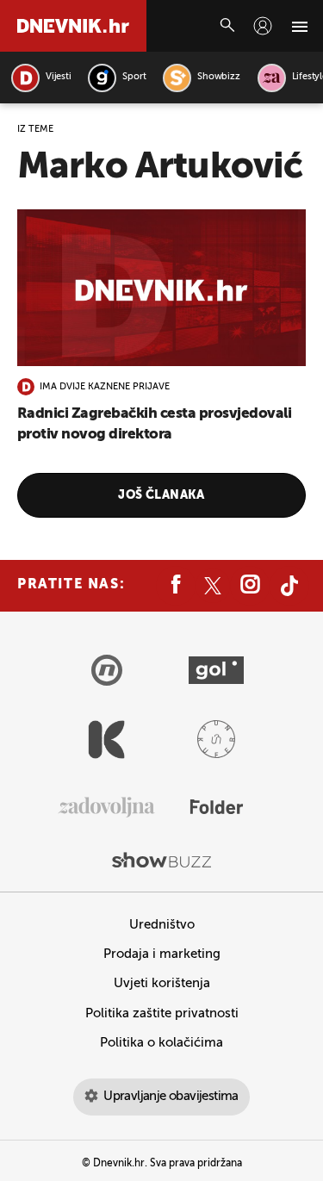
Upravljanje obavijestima (171, 1096)
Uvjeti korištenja (162, 983)
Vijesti (58, 77)
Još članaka (161, 495)
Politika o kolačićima (161, 1042)
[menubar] (263, 26)
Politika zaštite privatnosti (162, 1013)
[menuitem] (263, 25)
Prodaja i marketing (162, 954)
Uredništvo (162, 924)
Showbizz (218, 77)
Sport (134, 77)
